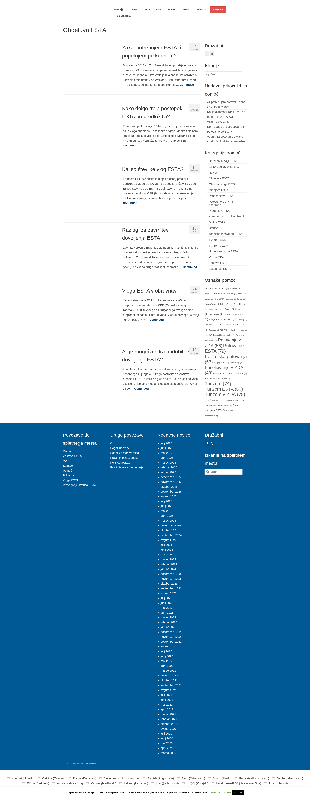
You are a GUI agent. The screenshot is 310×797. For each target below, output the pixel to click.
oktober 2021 (169, 680)
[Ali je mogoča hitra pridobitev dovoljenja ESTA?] (90, 371)
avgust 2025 (168, 496)
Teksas (225, 379)
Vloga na (218, 9)
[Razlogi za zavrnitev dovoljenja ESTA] (90, 249)
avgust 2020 (168, 728)
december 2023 (171, 573)
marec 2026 (168, 462)
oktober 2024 (169, 530)
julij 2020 (166, 733)
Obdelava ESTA (219, 178)
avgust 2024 (168, 540)
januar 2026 (168, 472)
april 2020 (167, 748)
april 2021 (167, 709)
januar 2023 (168, 627)
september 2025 (171, 491)
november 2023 (171, 578)
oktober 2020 (169, 724)
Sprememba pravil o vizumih (227, 216)
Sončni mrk (212, 378)
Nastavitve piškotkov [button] (220, 792)
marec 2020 (168, 753)
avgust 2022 (168, 646)
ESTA (233, 304)
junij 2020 (167, 738)
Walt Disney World (222, 405)
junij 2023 (167, 603)
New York (210, 325)
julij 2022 (166, 651)
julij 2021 (166, 694)
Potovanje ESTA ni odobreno (221, 203)
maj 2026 (167, 452)
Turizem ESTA (218, 239)
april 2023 (167, 612)
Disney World (212, 304)
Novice (213, 172)
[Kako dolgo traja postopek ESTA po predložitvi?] (90, 128)
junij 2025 (167, 506)
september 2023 (171, 588)
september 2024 (171, 535)
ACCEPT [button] (238, 792)
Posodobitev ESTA (221, 195)
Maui (212, 320)
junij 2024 (167, 549)
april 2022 (167, 665)
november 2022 (171, 636)
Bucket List (210, 299)
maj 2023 (167, 607)
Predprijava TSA (219, 210)
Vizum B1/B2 (232, 400)
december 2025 (171, 477)
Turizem (218, 383)
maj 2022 (167, 661)
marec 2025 (168, 520)
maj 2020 (167, 743)
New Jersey (241, 320)
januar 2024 (168, 569)
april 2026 (167, 457)
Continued (187, 84)
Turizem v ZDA (218, 245)
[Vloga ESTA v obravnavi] (90, 310)
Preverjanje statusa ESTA (79, 485)
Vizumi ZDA (216, 257)
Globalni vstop (215, 309)
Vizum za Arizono (218, 121)
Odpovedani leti (231, 330)
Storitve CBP (217, 228)
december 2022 (171, 632)
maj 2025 (167, 511)
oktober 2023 (169, 583)
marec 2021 (168, 714)
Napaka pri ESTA (225, 319)
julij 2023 (166, 598)
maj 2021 (167, 704)
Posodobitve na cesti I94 (224, 335)
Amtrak (242, 294)
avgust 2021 (168, 690)
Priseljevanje (236, 363)
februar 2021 (169, 719)
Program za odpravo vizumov (230, 373)
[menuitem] (122, 16)
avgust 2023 (168, 593)
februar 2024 (169, 564)
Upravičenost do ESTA (223, 251)
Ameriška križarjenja (217, 288)
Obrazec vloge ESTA (222, 184)
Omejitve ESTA (218, 190)
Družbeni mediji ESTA (223, 161)
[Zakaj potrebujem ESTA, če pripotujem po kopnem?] (90, 67)
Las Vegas (215, 314)
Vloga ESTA (71, 480)
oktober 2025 (169, 486)
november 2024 (171, 525)
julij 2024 (166, 544)
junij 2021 (167, 699)
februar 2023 (169, 622)
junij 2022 (167, 656)
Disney (241, 299)
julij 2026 (166, 443)
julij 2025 (166, 501)
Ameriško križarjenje (225, 294)
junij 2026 (167, 448)
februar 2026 (169, 467)
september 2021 (171, 685)
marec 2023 (168, 617)
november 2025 (171, 482)
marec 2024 (168, 559)
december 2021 (171, 675)
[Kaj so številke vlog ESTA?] (90, 188)
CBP (221, 299)
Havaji (228, 309)
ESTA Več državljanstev (224, 166)
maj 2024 (167, 554)
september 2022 (171, 641)
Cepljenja (231, 299)
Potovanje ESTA (224, 348)
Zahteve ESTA (218, 263)
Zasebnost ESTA (220, 268)
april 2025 (167, 515)
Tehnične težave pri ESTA (225, 234)
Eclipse (224, 304)
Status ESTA (217, 222)
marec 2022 (168, 670)
